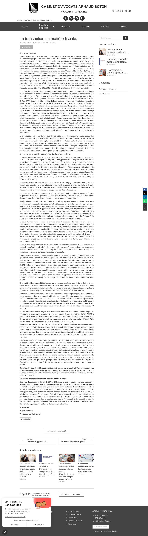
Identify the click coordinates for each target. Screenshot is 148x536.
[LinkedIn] (82, 18)
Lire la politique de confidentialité (15, 517)
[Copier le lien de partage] (145, 209)
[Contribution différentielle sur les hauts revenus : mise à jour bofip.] (86, 458)
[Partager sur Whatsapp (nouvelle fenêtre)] (145, 201)
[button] (5, 532)
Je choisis (14, 524)
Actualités (102, 94)
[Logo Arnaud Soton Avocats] (33, 13)
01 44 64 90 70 (121, 11)
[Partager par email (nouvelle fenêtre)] (145, 205)
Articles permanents (106, 89)
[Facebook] (65, 18)
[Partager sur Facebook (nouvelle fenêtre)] (145, 189)
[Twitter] (71, 18)
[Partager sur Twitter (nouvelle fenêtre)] (145, 193)
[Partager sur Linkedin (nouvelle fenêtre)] (145, 197)
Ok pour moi (39, 524)
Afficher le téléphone (102, 521)
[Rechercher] (125, 38)
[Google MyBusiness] (76, 18)
